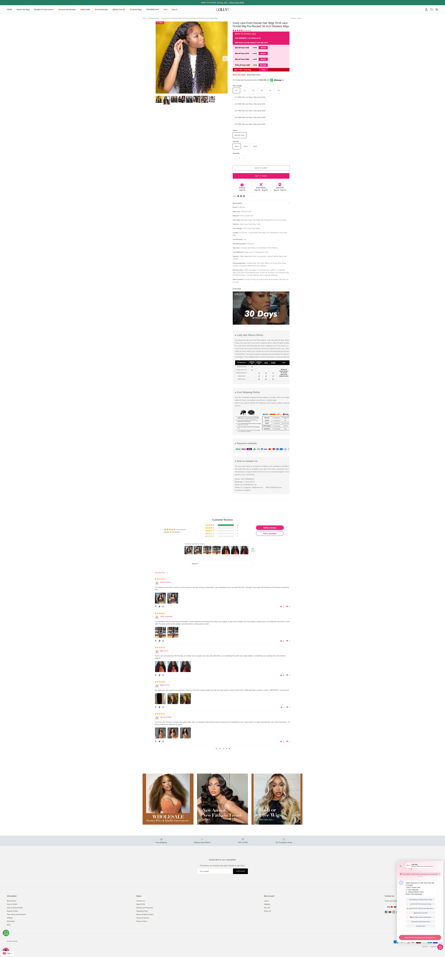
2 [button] (219, 749)
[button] (238, 30)
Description (237, 203)
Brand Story (11, 901)
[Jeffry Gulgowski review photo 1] (160, 632)
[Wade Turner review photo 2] (172, 698)
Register (267, 904)
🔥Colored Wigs (135, 9)
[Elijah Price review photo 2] (172, 666)
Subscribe (240, 871)
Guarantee (237, 289)
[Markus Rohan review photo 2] (172, 598)
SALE (165, 9)
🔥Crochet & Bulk (101, 9)
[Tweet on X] (238, 196)
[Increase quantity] (244, 157)
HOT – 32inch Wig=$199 (233, 3)
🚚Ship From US (119, 9)
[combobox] (7, 953)
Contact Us (140, 901)
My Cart (267, 908)
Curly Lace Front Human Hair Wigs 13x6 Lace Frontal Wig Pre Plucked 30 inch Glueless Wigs (189, 18)
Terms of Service (142, 918)
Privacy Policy (141, 921)
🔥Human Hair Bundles (66, 9)
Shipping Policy (142, 911)
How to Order (12, 904)
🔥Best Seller (85, 9)
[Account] (426, 9)
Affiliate (10, 918)
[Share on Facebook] (241, 196)
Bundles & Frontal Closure (44, 9)
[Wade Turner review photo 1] (160, 698)
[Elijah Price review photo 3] (185, 666)
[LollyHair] (222, 9)
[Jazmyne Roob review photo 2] (172, 733)
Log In (266, 901)
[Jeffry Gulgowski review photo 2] (172, 632)
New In (174, 9)
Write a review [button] (270, 528)
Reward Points (12, 911)
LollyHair (14, 941)
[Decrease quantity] (235, 157)
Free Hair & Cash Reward (16, 914)
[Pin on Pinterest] (244, 196)
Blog (8, 925)
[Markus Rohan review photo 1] (160, 598)
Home (144, 18)
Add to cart (261, 168)
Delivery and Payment (144, 908)
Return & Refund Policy (145, 914)
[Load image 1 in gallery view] (192, 57)
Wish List (267, 911)
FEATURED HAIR (152, 9)
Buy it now (261, 176)
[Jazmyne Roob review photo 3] (185, 733)
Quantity (236, 153)
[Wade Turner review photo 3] (185, 698)
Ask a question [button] (270, 533)
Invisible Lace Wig (153, 18)
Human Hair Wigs (23, 9)
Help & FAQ (140, 904)
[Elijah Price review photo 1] (160, 666)
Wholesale (11, 921)
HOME (9, 9)
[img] (160, 579)
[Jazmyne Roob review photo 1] (160, 733)
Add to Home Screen (15, 908)
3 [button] (223, 749)
